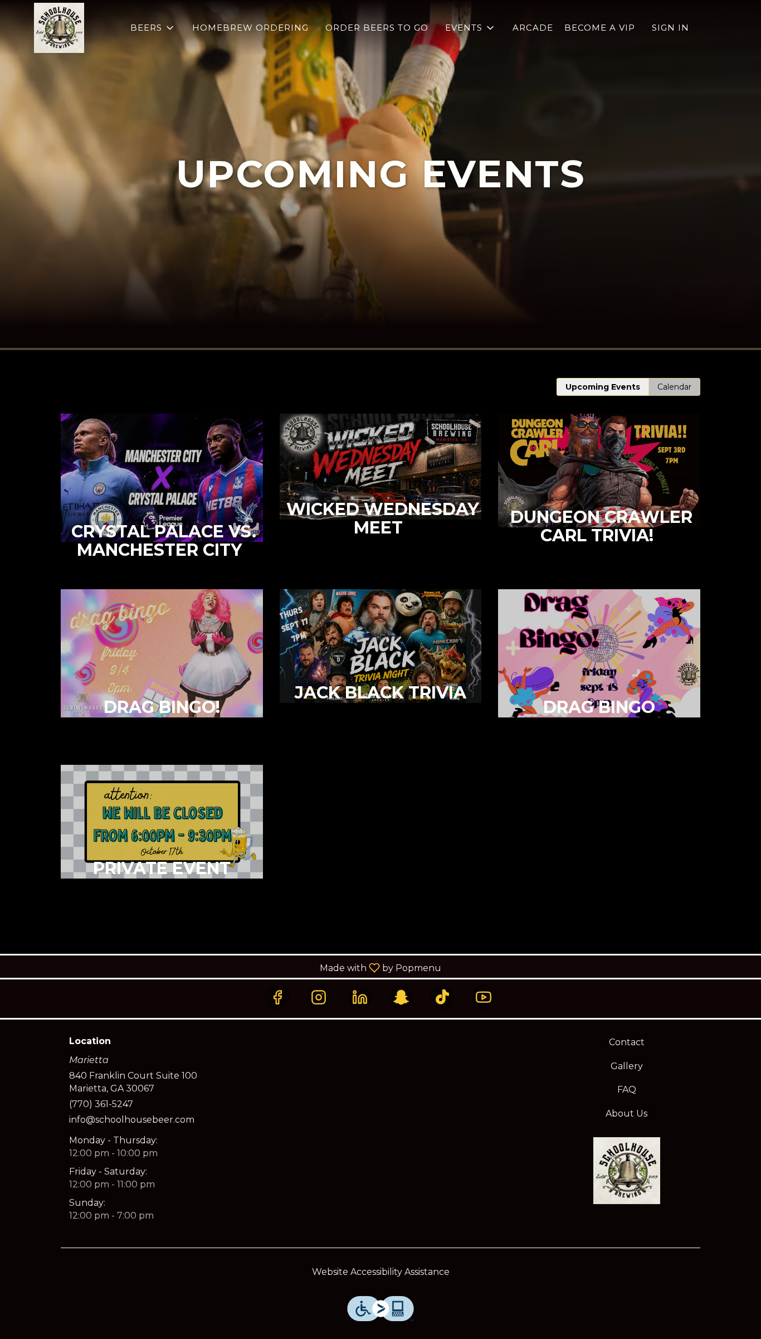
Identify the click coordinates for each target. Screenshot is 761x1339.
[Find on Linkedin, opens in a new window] (360, 997)
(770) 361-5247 (101, 1104)
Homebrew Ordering (250, 27)
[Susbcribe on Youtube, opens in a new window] (483, 997)
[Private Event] (161, 845)
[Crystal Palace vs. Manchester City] (161, 501)
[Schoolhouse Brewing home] (59, 28)
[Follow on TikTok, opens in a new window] (442, 997)
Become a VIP (599, 27)
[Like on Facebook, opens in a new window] (277, 997)
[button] (153, 28)
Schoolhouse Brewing (627, 1170)
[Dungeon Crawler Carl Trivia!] (599, 494)
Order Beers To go (376, 27)
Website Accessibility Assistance (381, 1272)
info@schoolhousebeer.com (131, 1119)
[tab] (603, 387)
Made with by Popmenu (224, 967)
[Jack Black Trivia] (380, 669)
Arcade (533, 27)
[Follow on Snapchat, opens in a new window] (401, 997)
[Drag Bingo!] (161, 677)
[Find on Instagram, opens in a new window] (318, 997)
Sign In (670, 27)
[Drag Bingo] (599, 677)
